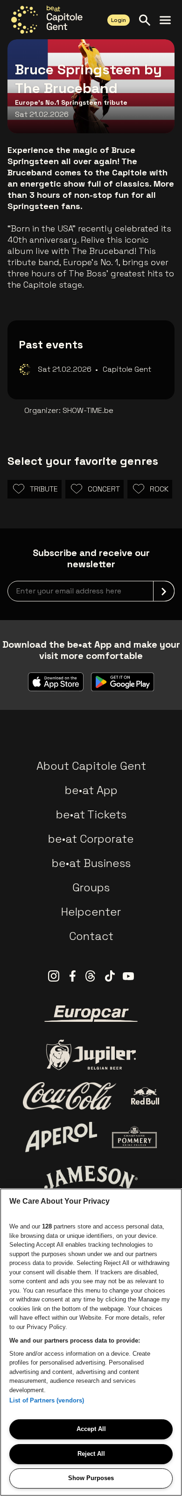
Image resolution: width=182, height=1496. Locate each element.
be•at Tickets (91, 814)
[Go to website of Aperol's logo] (61, 1137)
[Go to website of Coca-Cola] (69, 1096)
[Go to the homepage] (47, 20)
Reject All (91, 1453)
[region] (91, 1342)
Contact (91, 936)
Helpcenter (91, 911)
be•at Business (91, 863)
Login (118, 20)
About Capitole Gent (91, 766)
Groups (91, 887)
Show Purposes (91, 1478)
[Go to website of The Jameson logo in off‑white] (91, 1178)
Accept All (91, 1428)
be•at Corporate (91, 838)
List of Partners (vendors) (46, 1400)
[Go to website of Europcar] (91, 1013)
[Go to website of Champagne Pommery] (134, 1137)
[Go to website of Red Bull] (145, 1096)
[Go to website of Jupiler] (91, 1055)
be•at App (91, 790)
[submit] (164, 591)
